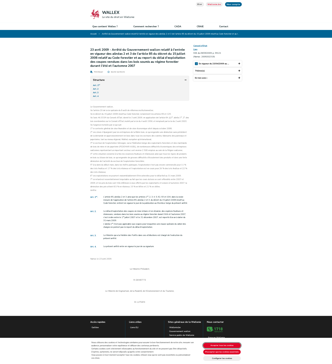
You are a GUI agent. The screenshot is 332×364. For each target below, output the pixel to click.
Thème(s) (200, 70)
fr (199, 4)
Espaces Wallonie (216, 337)
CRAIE (200, 26)
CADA (177, 26)
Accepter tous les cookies (221, 345)
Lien (195, 49)
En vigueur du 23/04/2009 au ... (212, 63)
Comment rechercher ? (146, 26)
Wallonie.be (214, 4)
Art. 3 (96, 92)
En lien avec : (201, 78)
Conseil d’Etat (200, 45)
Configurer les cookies (222, 358)
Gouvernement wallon (179, 331)
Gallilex (95, 327)
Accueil (93, 33)
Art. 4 (96, 96)
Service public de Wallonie (181, 335)
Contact (223, 26)
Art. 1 (96, 85)
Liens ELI (134, 327)
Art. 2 (96, 89)
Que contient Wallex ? (105, 26)
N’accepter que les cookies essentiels (222, 352)
